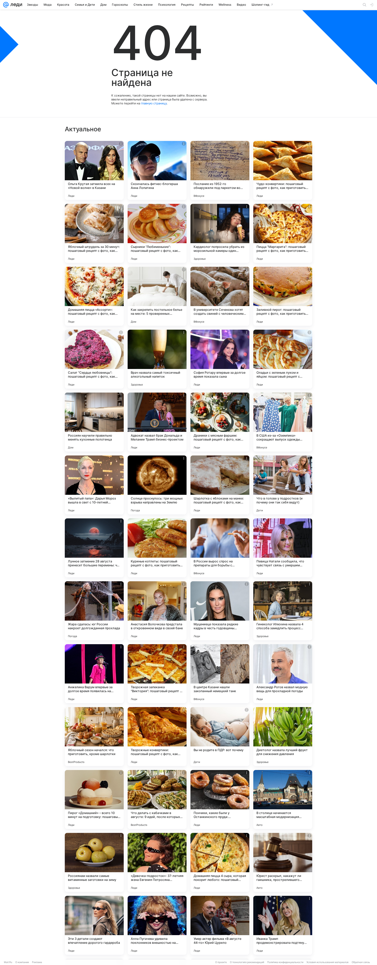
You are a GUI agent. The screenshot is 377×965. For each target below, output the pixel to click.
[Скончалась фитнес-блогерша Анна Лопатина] (157, 170)
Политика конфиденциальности (285, 962)
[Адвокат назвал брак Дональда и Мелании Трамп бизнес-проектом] (157, 422)
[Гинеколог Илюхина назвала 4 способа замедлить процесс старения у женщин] (282, 610)
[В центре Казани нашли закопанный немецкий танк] (219, 673)
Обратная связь (361, 962)
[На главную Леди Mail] (15, 4)
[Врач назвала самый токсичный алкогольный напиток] (157, 359)
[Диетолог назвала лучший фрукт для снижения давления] (282, 736)
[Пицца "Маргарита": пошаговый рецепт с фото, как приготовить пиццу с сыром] (282, 233)
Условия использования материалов (328, 962)
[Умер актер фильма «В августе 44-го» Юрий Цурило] (219, 925)
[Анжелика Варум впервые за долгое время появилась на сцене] (94, 673)
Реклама (37, 962)
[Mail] (6, 4)
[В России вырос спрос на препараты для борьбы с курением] (219, 547)
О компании (22, 962)
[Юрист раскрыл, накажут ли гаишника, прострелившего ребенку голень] (282, 862)
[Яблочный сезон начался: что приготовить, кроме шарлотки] (94, 736)
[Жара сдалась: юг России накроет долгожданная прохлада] (94, 610)
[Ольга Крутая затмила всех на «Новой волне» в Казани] (94, 170)
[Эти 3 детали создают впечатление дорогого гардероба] (94, 925)
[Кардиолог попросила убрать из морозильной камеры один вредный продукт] (219, 233)
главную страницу (154, 103)
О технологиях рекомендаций (247, 962)
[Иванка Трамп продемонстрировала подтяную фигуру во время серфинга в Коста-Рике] (282, 925)
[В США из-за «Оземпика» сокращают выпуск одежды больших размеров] (282, 422)
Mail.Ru (8, 962)
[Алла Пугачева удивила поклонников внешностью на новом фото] (157, 925)
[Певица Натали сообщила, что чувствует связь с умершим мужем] (282, 547)
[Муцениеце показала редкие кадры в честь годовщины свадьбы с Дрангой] (219, 610)
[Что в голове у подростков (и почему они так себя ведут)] (282, 484)
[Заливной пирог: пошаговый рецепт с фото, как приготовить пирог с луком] (282, 296)
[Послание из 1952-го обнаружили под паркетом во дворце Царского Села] (219, 170)
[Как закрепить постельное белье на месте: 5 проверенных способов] (157, 296)
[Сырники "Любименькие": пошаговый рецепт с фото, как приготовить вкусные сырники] (157, 233)
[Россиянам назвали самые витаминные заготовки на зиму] (94, 862)
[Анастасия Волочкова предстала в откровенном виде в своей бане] (157, 610)
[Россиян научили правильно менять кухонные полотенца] (94, 422)
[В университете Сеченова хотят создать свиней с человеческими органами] (219, 296)
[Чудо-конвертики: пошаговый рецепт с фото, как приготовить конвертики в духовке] (282, 170)
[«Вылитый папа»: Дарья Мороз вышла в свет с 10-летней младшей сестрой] (94, 484)
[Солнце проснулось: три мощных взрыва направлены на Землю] (157, 484)
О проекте (221, 962)
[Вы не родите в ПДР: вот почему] (219, 736)
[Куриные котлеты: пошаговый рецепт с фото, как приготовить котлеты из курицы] (157, 547)
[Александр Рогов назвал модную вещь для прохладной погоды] (282, 673)
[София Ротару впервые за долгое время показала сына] (219, 359)
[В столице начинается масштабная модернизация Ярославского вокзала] (282, 799)
